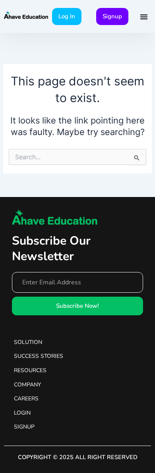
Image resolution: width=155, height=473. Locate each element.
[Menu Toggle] (144, 17)
